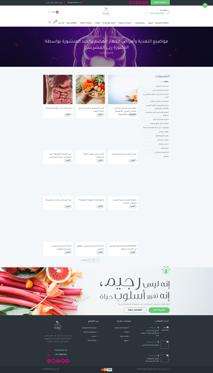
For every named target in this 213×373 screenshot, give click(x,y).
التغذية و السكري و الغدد (159, 101)
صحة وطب (164, 148)
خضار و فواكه (164, 144)
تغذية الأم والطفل (162, 136)
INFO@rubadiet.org (74, 3)
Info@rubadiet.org (61, 350)
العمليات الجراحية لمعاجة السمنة (156, 128)
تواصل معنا (124, 336)
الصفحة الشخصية (122, 328)
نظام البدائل (91, 340)
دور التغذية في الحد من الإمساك (58, 200)
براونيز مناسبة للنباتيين (150, 345)
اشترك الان (159, 310)
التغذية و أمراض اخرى (161, 90)
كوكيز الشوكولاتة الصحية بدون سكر (152, 360)
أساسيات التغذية (162, 86)
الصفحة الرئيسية (162, 23)
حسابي (93, 336)
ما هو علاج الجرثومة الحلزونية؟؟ (91, 200)
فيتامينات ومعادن (162, 152)
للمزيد (132, 115)
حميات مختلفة (163, 140)
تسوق (150, 23)
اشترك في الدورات (124, 23)
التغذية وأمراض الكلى (161, 119)
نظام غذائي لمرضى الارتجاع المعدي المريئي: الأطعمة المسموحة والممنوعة (125, 111)
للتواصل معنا (71, 23)
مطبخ (166, 156)
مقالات (97, 23)
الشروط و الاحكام (89, 332)
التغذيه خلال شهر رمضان (159, 124)
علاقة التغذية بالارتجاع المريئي (123, 154)
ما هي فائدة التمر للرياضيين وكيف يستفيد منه (150, 333)
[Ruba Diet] (106, 12)
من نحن (61, 23)
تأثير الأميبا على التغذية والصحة (59, 108)
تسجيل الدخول (160, 2)
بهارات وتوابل (164, 132)
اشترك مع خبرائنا (108, 23)
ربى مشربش (165, 369)
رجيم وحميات (140, 23)
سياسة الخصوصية (89, 328)
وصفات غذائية (85, 23)
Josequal (46, 369)
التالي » (83, 260)
